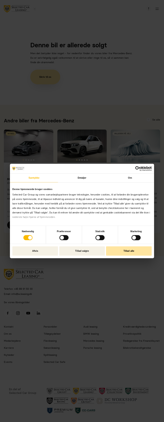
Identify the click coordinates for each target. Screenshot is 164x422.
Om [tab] (130, 177)
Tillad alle (128, 251)
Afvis (35, 251)
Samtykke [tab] (34, 177)
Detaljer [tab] (82, 177)
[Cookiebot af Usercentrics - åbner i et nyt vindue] (138, 168)
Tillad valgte (82, 251)
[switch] (64, 237)
